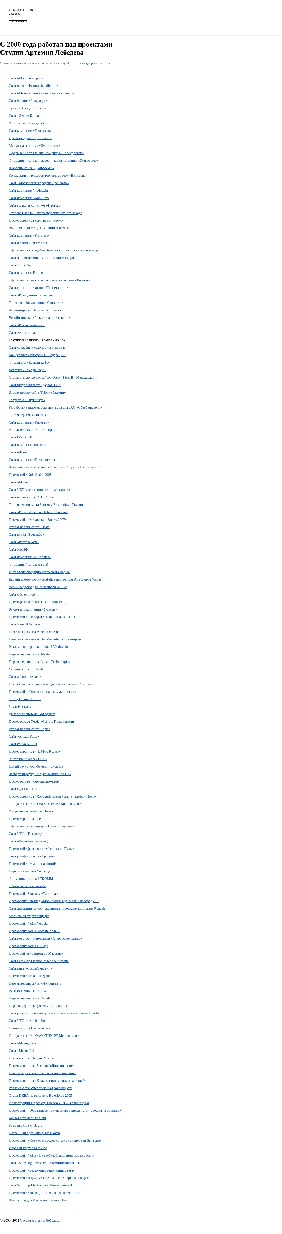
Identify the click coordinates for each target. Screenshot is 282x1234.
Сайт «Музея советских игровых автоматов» (42, 93)
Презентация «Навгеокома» (29, 1028)
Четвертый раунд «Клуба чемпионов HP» (40, 774)
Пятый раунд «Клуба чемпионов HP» (37, 766)
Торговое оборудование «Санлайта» (36, 302)
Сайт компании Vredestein (28, 190)
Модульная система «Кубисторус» (34, 145)
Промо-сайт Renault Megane (29, 976)
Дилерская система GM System (32, 714)
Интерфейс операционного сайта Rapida (39, 572)
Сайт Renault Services (25, 624)
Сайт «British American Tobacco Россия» (38, 512)
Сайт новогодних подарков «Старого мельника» (45, 938)
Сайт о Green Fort (22, 594)
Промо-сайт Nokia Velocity (28, 923)
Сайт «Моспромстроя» (26, 78)
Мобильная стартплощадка (29, 916)
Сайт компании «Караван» (29, 422)
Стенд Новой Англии (25, 699)
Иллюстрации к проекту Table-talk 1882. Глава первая (49, 1103)
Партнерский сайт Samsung (29, 871)
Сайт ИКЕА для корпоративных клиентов (40, 489)
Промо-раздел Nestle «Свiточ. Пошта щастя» (42, 721)
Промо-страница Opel (25, 819)
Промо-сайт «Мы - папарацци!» (33, 863)
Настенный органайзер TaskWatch (34, 1133)
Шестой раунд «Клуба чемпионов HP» (38, 1200)
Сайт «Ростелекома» (24, 542)
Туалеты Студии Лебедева (28, 108)
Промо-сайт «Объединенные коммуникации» (43, 691)
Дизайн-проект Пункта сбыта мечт (35, 310)
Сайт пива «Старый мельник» (31, 968)
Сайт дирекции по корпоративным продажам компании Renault (57, 908)
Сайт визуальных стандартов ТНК (35, 385)
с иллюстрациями (87, 63)
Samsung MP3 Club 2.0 (25, 1125)
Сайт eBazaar (18, 452)
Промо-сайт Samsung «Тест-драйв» (35, 893)
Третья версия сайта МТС (28, 415)
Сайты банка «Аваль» (25, 676)
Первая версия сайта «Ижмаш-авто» (36, 983)
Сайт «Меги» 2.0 (21, 1050)
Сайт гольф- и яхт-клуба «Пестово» (35, 205)
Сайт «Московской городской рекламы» (39, 183)
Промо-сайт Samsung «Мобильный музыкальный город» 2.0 (54, 901)
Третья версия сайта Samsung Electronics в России (46, 504)
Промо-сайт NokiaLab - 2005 (30, 475)
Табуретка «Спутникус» (27, 400)
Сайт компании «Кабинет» (29, 198)
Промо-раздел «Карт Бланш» (30, 138)
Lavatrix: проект (21, 706)
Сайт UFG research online (27, 1021)
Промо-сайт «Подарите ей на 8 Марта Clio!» (42, 617)
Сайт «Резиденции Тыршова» (31, 295)
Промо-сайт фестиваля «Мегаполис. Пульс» (42, 849)
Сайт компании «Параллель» (30, 130)
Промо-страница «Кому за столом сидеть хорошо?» (47, 1080)
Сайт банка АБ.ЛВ (23, 744)
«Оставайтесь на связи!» (27, 886)
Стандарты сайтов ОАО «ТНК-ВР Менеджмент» (45, 804)
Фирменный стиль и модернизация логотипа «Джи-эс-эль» (53, 160)
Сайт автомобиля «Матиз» (29, 243)
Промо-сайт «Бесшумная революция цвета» (42, 1170)
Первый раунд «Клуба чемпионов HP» (38, 1006)
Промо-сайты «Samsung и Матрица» (36, 953)
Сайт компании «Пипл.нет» (30, 557)
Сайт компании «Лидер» (27, 445)
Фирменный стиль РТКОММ (31, 878)
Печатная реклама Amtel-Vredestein (35, 632)
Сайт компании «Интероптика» (33, 460)
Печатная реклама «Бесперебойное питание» (42, 1073)
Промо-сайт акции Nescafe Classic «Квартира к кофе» (49, 1178)
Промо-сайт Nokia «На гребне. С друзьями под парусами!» (53, 1155)
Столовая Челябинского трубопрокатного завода (45, 213)
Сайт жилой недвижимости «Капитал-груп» (42, 258)
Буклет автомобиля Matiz (27, 1118)
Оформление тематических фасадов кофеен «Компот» (49, 280)
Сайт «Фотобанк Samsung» (29, 841)
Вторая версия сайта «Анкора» (32, 430)
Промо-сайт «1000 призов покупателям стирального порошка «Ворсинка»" (65, 1110)
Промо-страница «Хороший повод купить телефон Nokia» (53, 796)
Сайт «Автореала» (23, 332)
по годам (46, 63)
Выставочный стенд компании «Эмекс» (39, 228)
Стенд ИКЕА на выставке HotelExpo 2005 (40, 1095)
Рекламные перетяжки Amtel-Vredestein (38, 647)
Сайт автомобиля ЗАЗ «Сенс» (31, 497)
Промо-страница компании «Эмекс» (36, 220)
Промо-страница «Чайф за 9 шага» (35, 751)
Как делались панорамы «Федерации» (37, 355)
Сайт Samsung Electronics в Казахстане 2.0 (40, 1185)
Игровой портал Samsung (28, 1148)
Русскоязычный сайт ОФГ (28, 991)
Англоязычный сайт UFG (28, 759)
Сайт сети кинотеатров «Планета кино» (39, 288)
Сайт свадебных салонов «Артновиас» (38, 347)
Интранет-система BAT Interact (32, 811)
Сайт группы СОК (23, 789)
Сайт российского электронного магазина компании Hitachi (54, 1013)
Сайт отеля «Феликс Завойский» (33, 86)
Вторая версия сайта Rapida (29, 729)
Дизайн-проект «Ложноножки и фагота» (39, 317)
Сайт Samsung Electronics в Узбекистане (39, 961)
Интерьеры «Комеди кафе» (29, 123)
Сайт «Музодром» (22, 1043)
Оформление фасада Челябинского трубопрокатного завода (53, 250)
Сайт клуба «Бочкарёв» (26, 534)
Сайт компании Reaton (26, 273)
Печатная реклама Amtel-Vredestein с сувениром (45, 639)
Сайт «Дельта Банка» (25, 115)
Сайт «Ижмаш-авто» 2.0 (27, 325)
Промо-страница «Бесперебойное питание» (41, 1065)
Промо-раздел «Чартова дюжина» (34, 781)
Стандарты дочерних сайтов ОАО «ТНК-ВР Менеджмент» (53, 377)
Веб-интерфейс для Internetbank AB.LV (38, 587)
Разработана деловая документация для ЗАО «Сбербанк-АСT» (56, 407)
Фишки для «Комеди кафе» (29, 362)
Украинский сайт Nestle (27, 669)
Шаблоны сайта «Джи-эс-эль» (31, 168)
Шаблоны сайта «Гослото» (29, 467)
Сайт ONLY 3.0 (20, 437)
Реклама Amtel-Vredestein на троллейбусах (40, 1088)
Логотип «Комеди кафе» (27, 370)
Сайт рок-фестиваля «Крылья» (32, 856)
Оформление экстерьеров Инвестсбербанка (41, 826)
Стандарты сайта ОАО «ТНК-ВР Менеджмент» (44, 1036)
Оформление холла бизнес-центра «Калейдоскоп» (46, 153)
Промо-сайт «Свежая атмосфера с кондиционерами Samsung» (55, 1140)
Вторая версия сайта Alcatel (29, 527)
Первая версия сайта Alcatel (29, 654)
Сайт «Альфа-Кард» (24, 736)
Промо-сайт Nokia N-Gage (28, 946)
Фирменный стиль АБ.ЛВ (28, 564)
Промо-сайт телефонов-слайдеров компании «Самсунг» (51, 684)
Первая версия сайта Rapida (29, 998)
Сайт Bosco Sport (21, 265)
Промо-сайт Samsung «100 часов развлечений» (44, 1193)
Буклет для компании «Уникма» (33, 609)
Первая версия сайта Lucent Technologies (39, 662)
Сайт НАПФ (18, 549)
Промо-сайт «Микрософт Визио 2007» (38, 519)
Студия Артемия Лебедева (40, 1220)
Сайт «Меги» (19, 482)
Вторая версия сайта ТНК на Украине (37, 392)
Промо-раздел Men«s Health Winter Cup (38, 602)
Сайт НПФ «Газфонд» (25, 834)
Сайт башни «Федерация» (28, 101)
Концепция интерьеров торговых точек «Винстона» (48, 175)
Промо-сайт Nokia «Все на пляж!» (34, 931)
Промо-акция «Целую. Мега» (31, 1058)
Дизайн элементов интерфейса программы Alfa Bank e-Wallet (55, 579)
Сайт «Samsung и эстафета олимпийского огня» (45, 1163)
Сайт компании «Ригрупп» (29, 235)
